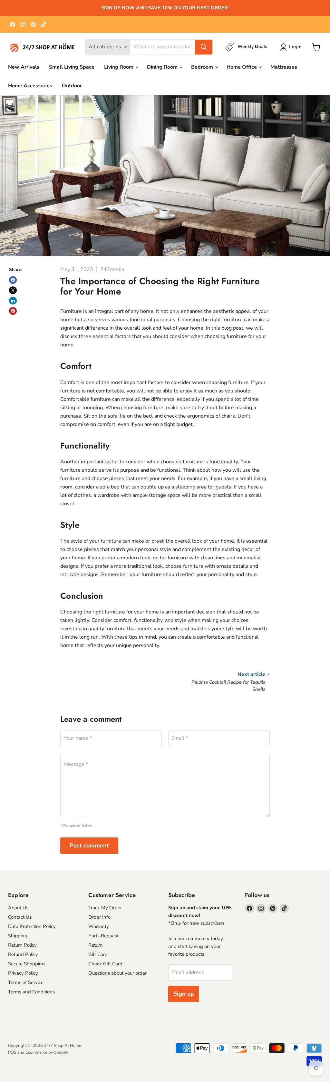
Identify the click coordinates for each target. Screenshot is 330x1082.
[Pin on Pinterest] (13, 311)
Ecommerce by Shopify (46, 1052)
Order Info (99, 917)
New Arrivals (23, 67)
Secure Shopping (26, 964)
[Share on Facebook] (13, 280)
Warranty (98, 926)
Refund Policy (23, 954)
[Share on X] (13, 290)
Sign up (183, 994)
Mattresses (283, 67)
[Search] (203, 47)
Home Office (242, 67)
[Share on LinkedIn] (13, 300)
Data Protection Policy (32, 926)
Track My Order (105, 907)
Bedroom (202, 67)
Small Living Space (71, 67)
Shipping (17, 935)
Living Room (119, 67)
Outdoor (72, 85)
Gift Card (98, 954)
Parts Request (103, 935)
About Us (18, 907)
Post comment (89, 845)
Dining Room (163, 67)
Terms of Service (26, 982)
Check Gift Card (105, 964)
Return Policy (22, 945)
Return (95, 945)
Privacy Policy (23, 973)
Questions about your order (117, 973)
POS (12, 1052)
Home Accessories (30, 85)
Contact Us (20, 917)
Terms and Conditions (31, 992)
